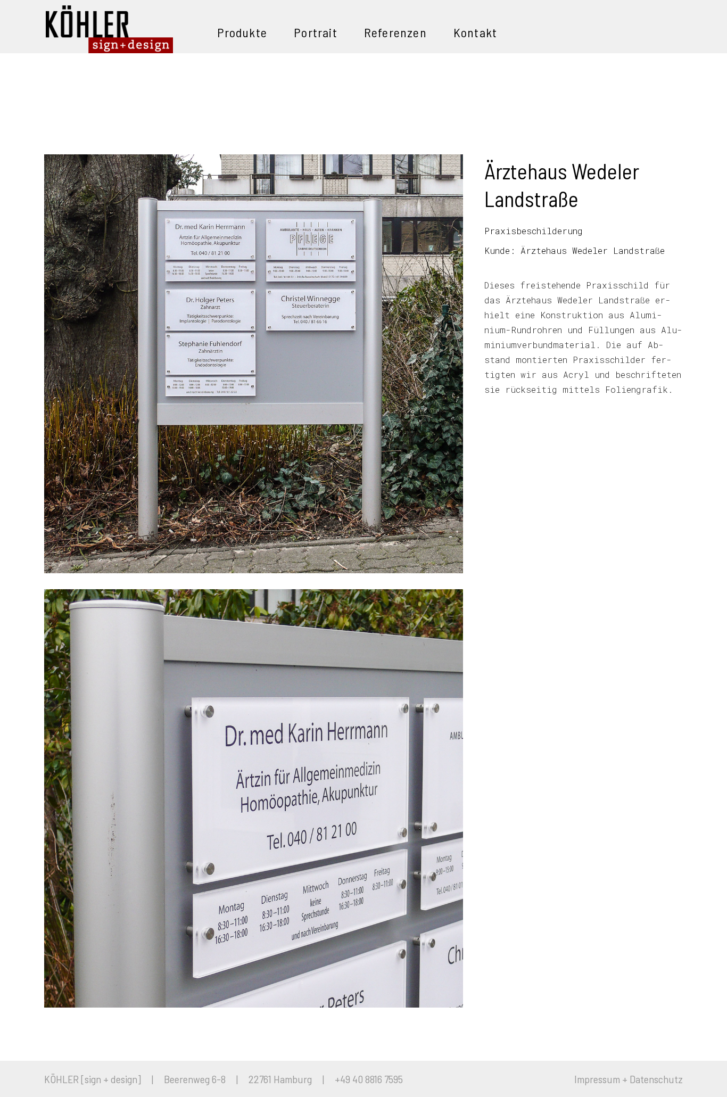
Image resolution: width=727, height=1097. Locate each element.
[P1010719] (253, 798)
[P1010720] (253, 363)
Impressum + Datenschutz (628, 1079)
